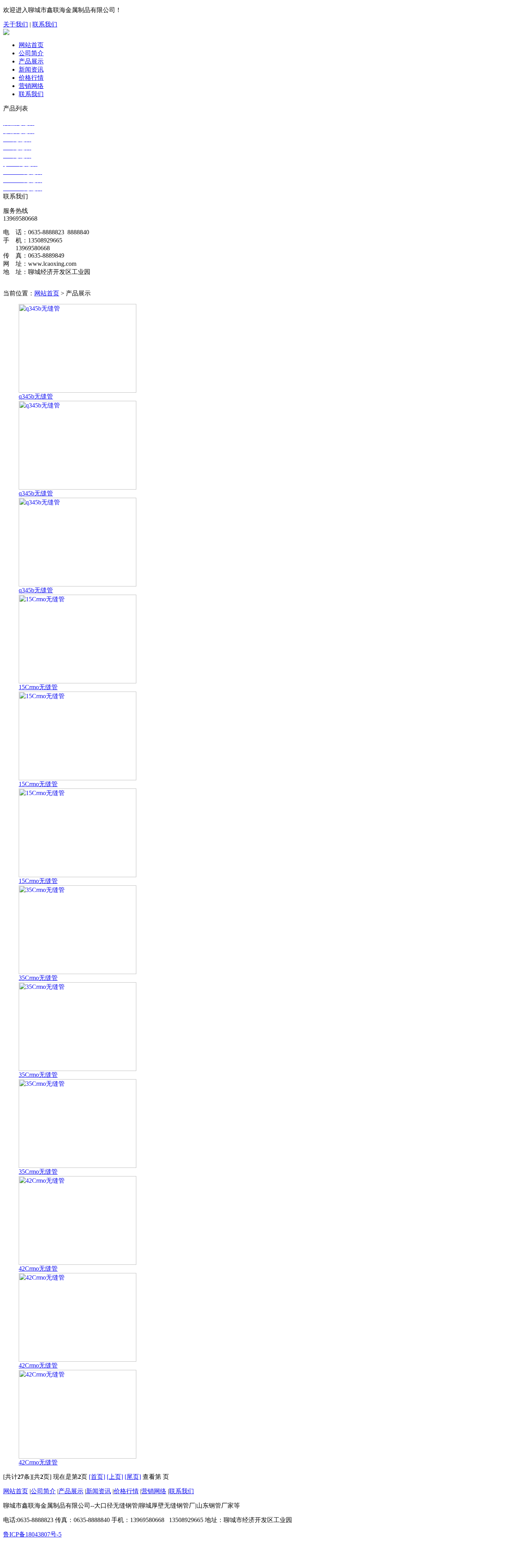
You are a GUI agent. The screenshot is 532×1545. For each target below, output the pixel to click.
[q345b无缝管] (77, 390)
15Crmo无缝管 (38, 687)
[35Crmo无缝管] (77, 972)
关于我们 (15, 24)
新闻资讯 (31, 69)
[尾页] (133, 1476)
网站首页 (31, 45)
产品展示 (31, 61)
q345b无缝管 (36, 396)
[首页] (97, 1476)
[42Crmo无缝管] (77, 1262)
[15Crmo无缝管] (77, 681)
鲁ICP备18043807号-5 (32, 1534)
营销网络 (31, 86)
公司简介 (31, 53)
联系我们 (44, 24)
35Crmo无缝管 (38, 977)
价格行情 (31, 77)
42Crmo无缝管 (38, 1268)
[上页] (115, 1476)
